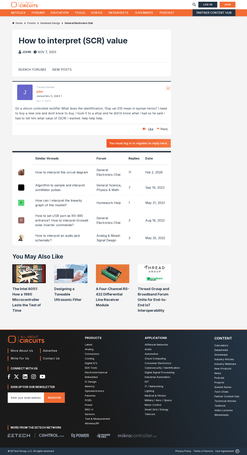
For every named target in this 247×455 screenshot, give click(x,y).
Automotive (151, 353)
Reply (164, 129)
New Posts (62, 69)
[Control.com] (51, 435)
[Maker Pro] (103, 435)
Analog (89, 349)
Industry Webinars (225, 363)
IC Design (90, 381)
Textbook (220, 405)
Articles (18, 12)
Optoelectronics (94, 390)
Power (89, 404)
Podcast (167, 12)
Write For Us (20, 358)
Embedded (91, 377)
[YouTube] (42, 376)
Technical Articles (225, 400)
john (26, 52)
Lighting (149, 390)
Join (227, 4)
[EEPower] (80, 435)
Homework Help (108, 203)
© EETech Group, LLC (20, 451)
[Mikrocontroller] (137, 435)
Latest (88, 344)
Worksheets (221, 414)
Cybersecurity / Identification (162, 367)
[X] (16, 376)
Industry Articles (224, 359)
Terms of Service (203, 451)
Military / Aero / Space (158, 400)
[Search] (194, 4)
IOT (147, 381)
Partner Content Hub (214, 12)
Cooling (89, 358)
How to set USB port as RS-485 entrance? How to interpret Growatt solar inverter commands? (61, 220)
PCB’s (88, 400)
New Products (222, 368)
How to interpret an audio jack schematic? (57, 238)
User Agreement (224, 451)
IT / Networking (154, 386)
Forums (38, 12)
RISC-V (89, 409)
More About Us (22, 350)
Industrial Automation (157, 377)
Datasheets (118, 12)
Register (54, 397)
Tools (80, 12)
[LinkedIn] (25, 376)
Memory (90, 386)
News (217, 373)
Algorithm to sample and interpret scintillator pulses (60, 187)
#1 (168, 88)
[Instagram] (33, 376)
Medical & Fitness (155, 395)
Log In (207, 4)
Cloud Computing (155, 358)
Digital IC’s (91, 363)
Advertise (50, 350)
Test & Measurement (97, 418)
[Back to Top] (236, 451)
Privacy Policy (183, 451)
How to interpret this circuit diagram (61, 172)
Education (60, 12)
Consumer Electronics (158, 363)
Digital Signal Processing (159, 372)
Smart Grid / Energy (156, 409)
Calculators (221, 345)
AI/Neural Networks (156, 344)
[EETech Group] (19, 435)
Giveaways (144, 12)
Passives (90, 395)
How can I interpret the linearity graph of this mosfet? (58, 203)
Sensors (90, 414)
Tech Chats (221, 391)
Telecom (150, 414)
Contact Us (51, 358)
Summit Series (222, 387)
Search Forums (32, 69)
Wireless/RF (92, 423)
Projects (219, 382)
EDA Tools (91, 367)
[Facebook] (9, 376)
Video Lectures (223, 410)
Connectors (92, 353)
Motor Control (153, 404)
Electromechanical (96, 372)
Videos (96, 12)
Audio (148, 349)
